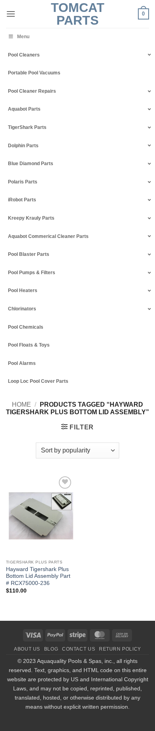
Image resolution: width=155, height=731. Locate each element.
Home (21, 404)
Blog (51, 649)
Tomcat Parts (78, 14)
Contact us (78, 649)
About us (27, 649)
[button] (10, 13)
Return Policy (120, 649)
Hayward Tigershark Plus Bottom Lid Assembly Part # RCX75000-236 (38, 576)
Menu (23, 36)
